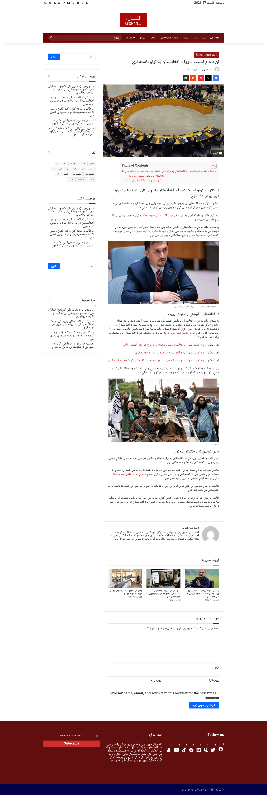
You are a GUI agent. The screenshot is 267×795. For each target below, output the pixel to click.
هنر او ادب (130, 38)
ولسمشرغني (77, 174)
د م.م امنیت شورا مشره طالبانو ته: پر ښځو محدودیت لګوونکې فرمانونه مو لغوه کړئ (157, 360)
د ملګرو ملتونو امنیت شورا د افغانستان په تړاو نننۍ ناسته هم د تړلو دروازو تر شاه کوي (170, 171)
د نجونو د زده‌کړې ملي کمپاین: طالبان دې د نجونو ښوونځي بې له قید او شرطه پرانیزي (71, 89)
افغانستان (214, 38)
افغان (92, 163)
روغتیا (153, 38)
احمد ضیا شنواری (208, 69)
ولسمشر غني (89, 174)
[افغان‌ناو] (133, 20)
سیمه (203, 38)
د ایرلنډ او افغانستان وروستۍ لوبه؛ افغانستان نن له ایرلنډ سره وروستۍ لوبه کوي (72, 101)
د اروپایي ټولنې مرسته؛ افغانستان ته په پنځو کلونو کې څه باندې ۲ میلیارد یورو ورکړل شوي (71, 131)
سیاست (185, 38)
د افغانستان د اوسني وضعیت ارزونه (148, 176)
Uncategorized (206, 55)
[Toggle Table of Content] (212, 166)
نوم (217, 667)
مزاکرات (75, 169)
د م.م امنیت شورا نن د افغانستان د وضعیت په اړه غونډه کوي (171, 352)
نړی (67, 169)
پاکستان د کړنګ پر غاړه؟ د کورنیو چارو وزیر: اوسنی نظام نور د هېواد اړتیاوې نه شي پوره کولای (203, 593)
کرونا (92, 179)
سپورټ (143, 38)
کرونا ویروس (81, 179)
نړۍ (195, 38)
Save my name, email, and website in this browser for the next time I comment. (164, 696)
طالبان (91, 169)
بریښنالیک (213, 680)
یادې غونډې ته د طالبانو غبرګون (146, 180)
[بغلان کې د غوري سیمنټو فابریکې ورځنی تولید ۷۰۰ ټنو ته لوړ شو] (125, 578)
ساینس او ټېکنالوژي (169, 38)
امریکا (73, 163)
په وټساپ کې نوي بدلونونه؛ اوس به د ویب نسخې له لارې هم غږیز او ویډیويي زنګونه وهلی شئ (164, 593)
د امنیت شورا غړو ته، (179, 333)
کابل (57, 174)
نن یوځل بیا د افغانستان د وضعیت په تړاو (159, 215)
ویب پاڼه (156, 680)
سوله (65, 163)
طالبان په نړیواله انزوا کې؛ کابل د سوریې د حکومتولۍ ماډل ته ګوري (72, 121)
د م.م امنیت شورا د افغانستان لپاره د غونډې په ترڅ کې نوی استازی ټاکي (165, 345)
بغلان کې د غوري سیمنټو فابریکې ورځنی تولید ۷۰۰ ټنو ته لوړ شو (125, 592)
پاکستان (65, 174)
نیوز (53, 169)
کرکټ (71, 179)
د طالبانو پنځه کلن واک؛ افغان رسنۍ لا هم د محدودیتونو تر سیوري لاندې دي (71, 112)
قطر (83, 169)
